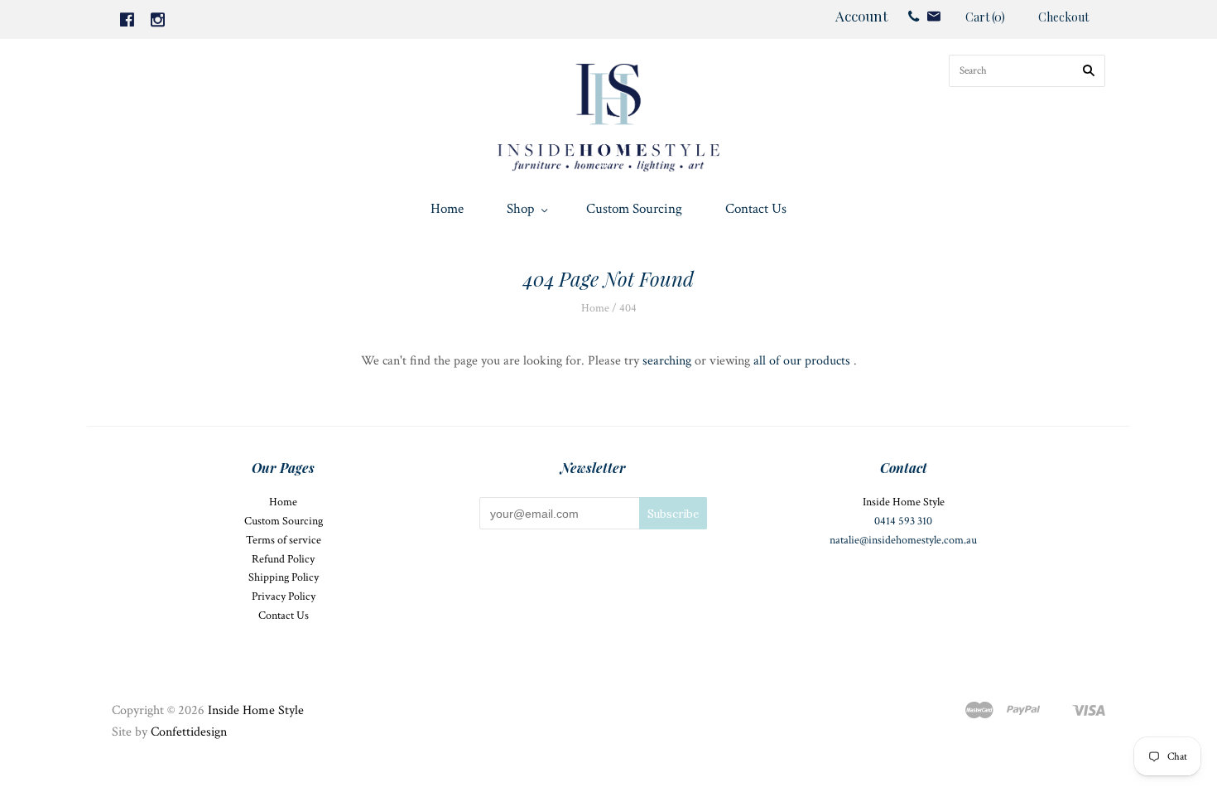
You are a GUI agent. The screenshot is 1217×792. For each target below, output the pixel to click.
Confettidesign (189, 732)
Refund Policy (283, 559)
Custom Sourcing (634, 209)
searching (666, 360)
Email (934, 16)
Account (861, 16)
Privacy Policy (283, 596)
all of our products (801, 360)
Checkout (1063, 17)
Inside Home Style (256, 710)
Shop (520, 209)
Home (447, 209)
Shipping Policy (283, 577)
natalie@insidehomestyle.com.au (903, 540)
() (985, 17)
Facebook (127, 19)
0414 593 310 (903, 521)
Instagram (158, 19)
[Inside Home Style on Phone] (913, 16)
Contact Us (755, 209)
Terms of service (283, 540)
